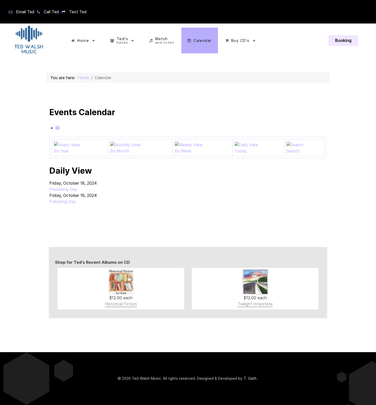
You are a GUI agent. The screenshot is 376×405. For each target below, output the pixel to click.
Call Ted (51, 11)
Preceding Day (63, 189)
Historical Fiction (121, 303)
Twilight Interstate (255, 303)
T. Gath (251, 378)
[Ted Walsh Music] (28, 40)
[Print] (58, 127)
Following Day (62, 201)
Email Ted (25, 11)
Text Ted (78, 11)
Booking (343, 40)
